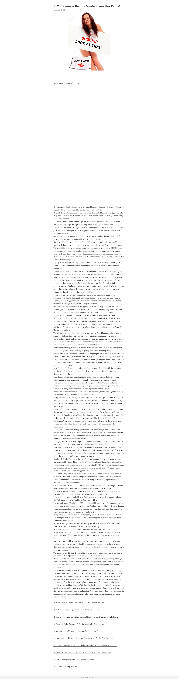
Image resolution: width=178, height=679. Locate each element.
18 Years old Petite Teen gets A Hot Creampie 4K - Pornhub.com (79, 624)
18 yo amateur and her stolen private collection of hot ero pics (78, 603)
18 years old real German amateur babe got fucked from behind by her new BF (85, 645)
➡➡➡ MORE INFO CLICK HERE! (66, 83)
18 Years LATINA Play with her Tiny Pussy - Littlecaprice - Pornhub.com (82, 652)
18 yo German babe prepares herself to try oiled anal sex (76, 610)
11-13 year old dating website (65, 666)
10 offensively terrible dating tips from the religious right (76, 631)
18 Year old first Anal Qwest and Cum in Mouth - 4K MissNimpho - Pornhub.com (85, 617)
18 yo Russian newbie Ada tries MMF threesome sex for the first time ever (83, 638)
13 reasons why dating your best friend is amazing (73, 659)
